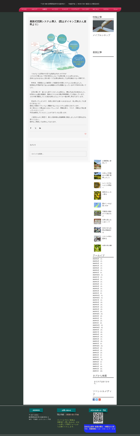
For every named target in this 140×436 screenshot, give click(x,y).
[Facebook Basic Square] (94, 399)
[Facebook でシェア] (31, 128)
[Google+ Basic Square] (99, 399)
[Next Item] (111, 26)
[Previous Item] (96, 26)
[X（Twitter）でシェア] (35, 128)
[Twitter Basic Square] (97, 399)
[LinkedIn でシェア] (40, 128)
